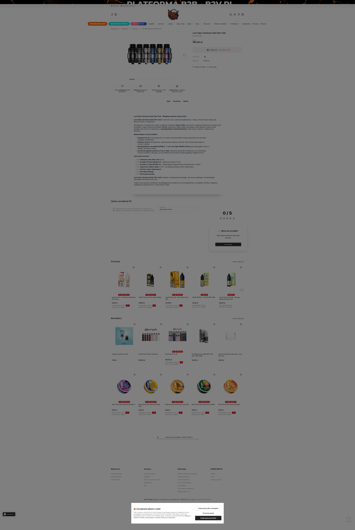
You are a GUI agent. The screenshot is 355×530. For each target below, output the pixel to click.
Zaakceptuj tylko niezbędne (208, 508)
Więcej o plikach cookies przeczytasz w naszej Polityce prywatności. (162, 516)
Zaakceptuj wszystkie (208, 518)
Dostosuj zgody (208, 513)
